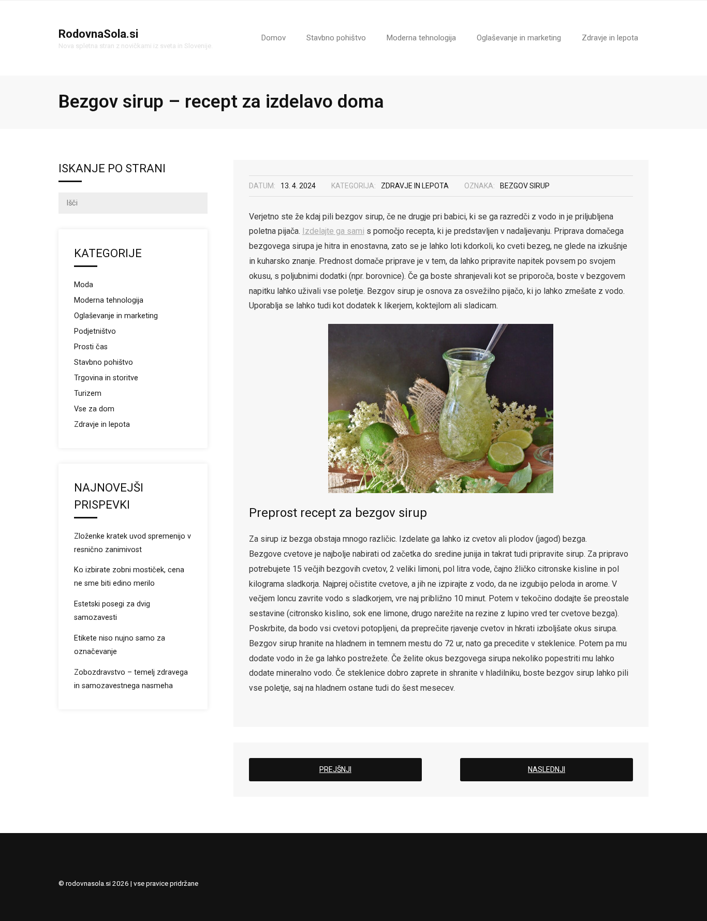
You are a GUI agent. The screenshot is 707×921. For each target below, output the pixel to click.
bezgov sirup (525, 186)
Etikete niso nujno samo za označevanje (119, 645)
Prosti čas (91, 347)
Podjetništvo (95, 331)
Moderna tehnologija (108, 300)
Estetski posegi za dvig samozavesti (112, 611)
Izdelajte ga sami (333, 231)
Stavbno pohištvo (103, 362)
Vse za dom (94, 409)
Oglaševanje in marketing (116, 315)
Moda (83, 284)
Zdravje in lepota (415, 186)
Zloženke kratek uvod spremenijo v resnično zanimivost (132, 543)
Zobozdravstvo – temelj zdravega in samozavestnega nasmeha (131, 679)
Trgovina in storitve (106, 378)
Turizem (87, 393)
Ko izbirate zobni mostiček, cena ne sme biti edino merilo (129, 577)
